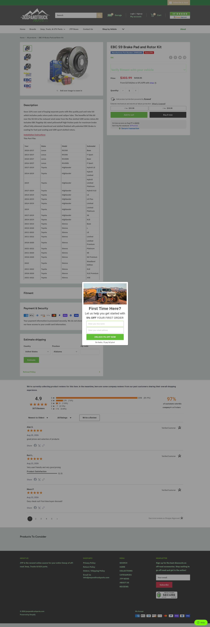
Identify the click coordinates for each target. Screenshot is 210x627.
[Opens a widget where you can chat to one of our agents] (201, 623)
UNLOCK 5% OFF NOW (105, 337)
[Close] (125, 285)
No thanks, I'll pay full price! (105, 342)
